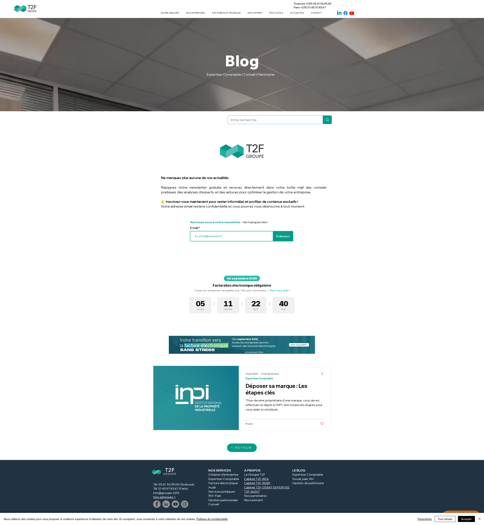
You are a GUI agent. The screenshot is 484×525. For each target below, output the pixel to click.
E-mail (194, 227)
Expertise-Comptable (259, 378)
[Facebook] (345, 13)
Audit (212, 487)
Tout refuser (445, 519)
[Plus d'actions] (323, 373)
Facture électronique (223, 483)
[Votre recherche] (327, 120)
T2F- (259, 483)
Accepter (466, 519)
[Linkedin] (339, 13)
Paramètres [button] (425, 519)
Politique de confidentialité (212, 519)
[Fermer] (479, 519)
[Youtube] (351, 13)
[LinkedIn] (166, 504)
